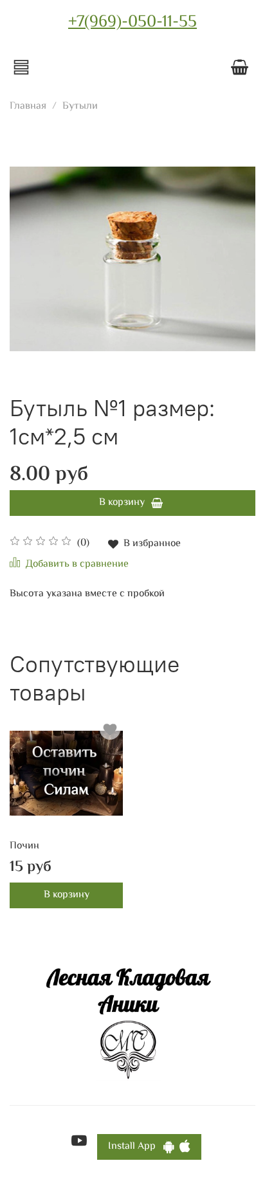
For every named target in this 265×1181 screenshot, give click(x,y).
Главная (28, 106)
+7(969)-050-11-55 (132, 22)
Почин (24, 846)
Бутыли (80, 106)
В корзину (66, 895)
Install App (135, 1147)
